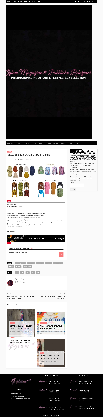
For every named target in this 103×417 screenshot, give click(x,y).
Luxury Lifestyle (52, 143)
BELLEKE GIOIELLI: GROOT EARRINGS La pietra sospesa (55, 400)
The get (39, 1)
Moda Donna (28, 266)
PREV (10, 293)
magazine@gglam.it (18, 396)
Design (63, 143)
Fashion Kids (43, 323)
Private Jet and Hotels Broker (22, 1)
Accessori (31, 263)
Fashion (26, 143)
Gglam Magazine (13, 159)
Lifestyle (10, 143)
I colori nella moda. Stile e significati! (84, 392)
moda (19, 266)
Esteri (33, 1)
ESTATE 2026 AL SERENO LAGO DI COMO (54, 383)
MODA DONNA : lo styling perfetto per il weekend (85, 383)
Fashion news (59, 263)
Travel (34, 143)
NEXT (61, 293)
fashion (49, 263)
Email (72, 182)
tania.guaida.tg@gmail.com (22, 398)
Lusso (11, 266)
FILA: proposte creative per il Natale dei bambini (51, 328)
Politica (9, 1)
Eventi (41, 143)
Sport (18, 143)
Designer (41, 263)
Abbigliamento (21, 263)
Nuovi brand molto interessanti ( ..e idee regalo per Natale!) (50, 358)
